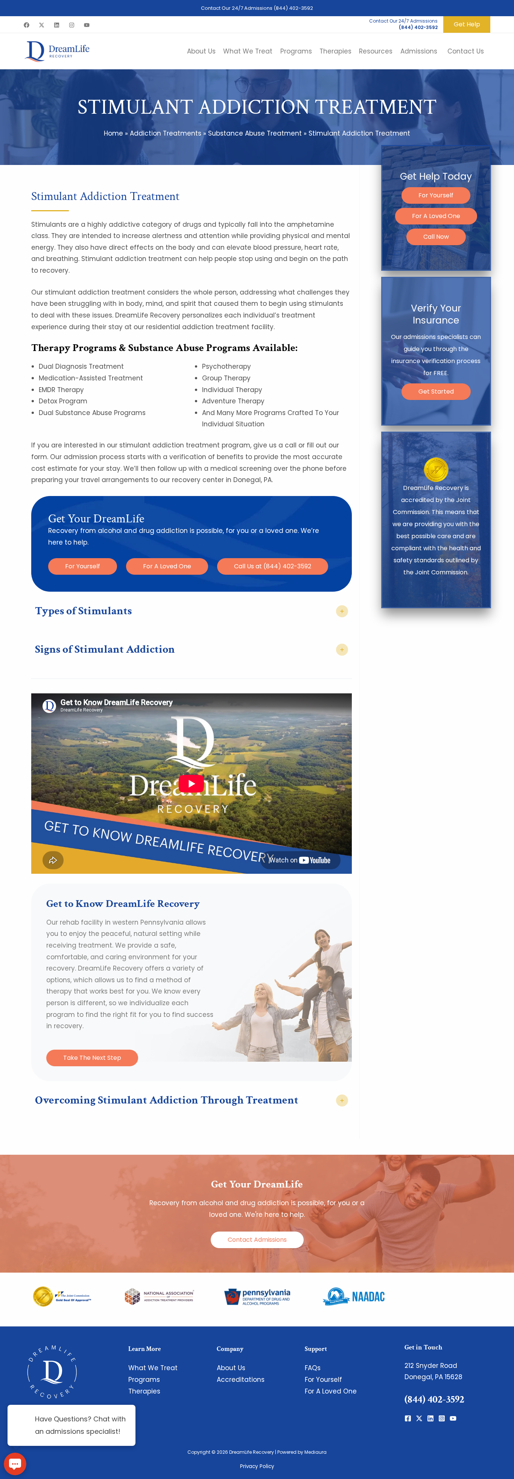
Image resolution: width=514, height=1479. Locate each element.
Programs (144, 1379)
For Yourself (82, 566)
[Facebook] (26, 25)
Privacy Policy (257, 1466)
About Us (231, 1367)
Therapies (144, 1391)
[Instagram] (72, 25)
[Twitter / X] (41, 25)
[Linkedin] (56, 25)
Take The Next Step (92, 1057)
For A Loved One (167, 566)
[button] (466, 24)
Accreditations (241, 1379)
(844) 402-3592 (293, 8)
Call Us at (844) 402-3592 (272, 566)
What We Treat (153, 1367)
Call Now (436, 236)
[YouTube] (87, 25)
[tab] (191, 611)
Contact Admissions (257, 1239)
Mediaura (315, 1452)
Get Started (436, 391)
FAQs (313, 1367)
